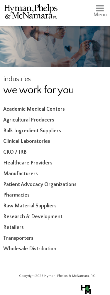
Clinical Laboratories (26, 141)
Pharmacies (16, 195)
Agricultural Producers (28, 120)
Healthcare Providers (28, 163)
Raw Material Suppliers (30, 206)
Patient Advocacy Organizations (40, 185)
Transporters (18, 238)
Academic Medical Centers (34, 109)
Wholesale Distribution (29, 249)
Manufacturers (20, 174)
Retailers (13, 227)
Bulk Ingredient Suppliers (32, 131)
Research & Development (32, 217)
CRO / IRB (15, 152)
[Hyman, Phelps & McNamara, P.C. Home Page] (30, 12)
